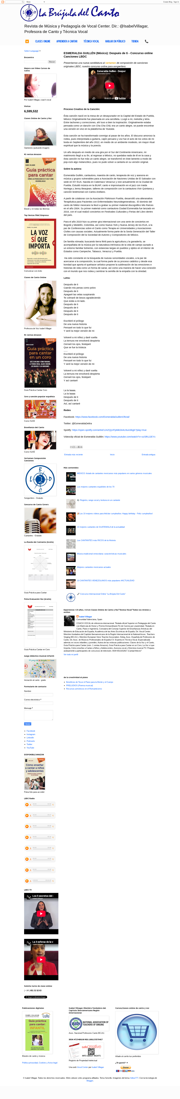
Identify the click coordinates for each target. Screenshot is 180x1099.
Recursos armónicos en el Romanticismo (84, 689)
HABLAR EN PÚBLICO (115, 41)
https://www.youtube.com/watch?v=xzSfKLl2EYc (130, 436)
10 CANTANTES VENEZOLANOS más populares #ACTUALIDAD (105, 580)
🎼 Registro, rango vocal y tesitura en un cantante (98, 500)
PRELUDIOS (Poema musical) (79, 685)
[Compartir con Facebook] (78, 447)
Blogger (90, 1081)
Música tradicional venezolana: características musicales (101, 554)
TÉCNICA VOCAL (91, 41)
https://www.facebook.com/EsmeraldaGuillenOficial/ (102, 417)
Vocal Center (82, 1067)
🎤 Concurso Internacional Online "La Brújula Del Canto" (101, 594)
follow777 (134, 1078)
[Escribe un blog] (73, 447)
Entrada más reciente (73, 454)
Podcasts (31, 741)
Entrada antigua (148, 454)
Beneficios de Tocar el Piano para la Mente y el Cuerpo (89, 682)
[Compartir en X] (76, 447)
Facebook (31, 731)
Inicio (112, 454)
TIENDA (134, 41)
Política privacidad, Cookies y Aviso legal (39, 1063)
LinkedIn (30, 737)
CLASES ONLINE (42, 41)
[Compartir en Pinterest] (81, 447)
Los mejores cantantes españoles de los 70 (95, 487)
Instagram (31, 734)
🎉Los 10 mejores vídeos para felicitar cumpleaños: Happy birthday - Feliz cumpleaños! (115, 513)
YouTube (30, 748)
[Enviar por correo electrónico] (71, 447)
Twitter (29, 744)
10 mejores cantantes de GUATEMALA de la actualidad (101, 527)
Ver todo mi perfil (71, 654)
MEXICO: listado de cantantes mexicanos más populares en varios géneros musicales (114, 473)
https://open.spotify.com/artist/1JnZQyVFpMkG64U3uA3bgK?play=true (109, 430)
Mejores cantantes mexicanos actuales (94, 567)
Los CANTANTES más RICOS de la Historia (96, 540)
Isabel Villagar (85, 617)
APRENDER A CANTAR (67, 41)
